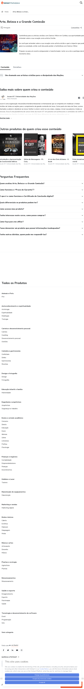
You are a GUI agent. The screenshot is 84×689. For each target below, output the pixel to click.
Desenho (5, 549)
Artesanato (6, 546)
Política (4, 444)
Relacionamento (7, 581)
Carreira (4, 332)
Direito (4, 424)
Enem (4, 431)
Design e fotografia (9, 373)
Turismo (4, 482)
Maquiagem (6, 530)
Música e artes (7, 543)
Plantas (4, 569)
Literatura (5, 441)
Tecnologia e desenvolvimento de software (19, 613)
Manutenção (6, 495)
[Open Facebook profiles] (3, 650)
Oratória (4, 342)
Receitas (5, 364)
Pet (3, 297)
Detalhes (17, 67)
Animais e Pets (8, 293)
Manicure (5, 527)
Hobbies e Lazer (8, 479)
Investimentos (7, 470)
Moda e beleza (7, 517)
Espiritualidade (7, 313)
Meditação (5, 316)
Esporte (4, 597)
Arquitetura (6, 405)
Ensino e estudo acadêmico (12, 418)
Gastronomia (6, 361)
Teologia (5, 319)
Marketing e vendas (9, 504)
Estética (5, 524)
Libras (4, 437)
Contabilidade (6, 460)
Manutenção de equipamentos (14, 492)
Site (3, 623)
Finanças (5, 466)
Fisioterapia (6, 600)
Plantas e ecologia (9, 562)
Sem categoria (7, 632)
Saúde (4, 604)
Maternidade (6, 393)
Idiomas (4, 434)
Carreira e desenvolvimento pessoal (16, 328)
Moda (4, 533)
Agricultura (6, 565)
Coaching (5, 335)
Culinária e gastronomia (11, 351)
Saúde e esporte (8, 591)
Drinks (4, 357)
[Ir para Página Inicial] (11, 2)
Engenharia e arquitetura (11, 402)
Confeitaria (5, 354)
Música (4, 553)
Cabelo (4, 520)
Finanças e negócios (9, 457)
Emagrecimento (7, 594)
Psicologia (5, 447)
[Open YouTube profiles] (17, 650)
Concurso (5, 421)
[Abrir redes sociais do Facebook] (79, 98)
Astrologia (5, 309)
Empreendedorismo (9, 463)
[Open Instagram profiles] (21, 650)
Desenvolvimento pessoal (11, 338)
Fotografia (5, 380)
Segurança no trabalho (10, 408)
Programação (6, 620)
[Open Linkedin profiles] (12, 650)
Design (4, 377)
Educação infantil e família (12, 389)
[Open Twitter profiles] (8, 650)
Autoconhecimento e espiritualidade (16, 306)
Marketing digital (8, 508)
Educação (5, 428)
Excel (4, 616)
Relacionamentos (9, 578)
